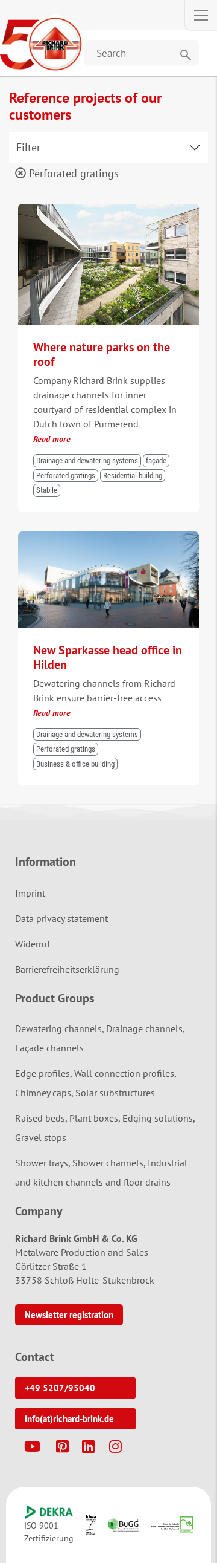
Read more (52, 439)
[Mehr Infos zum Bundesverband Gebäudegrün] (123, 1525)
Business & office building (75, 764)
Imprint (30, 893)
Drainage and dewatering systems (87, 460)
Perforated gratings (72, 173)
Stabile (46, 490)
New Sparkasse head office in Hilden (107, 657)
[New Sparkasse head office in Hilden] (108, 536)
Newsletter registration (69, 1315)
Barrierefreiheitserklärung (67, 969)
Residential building (132, 475)
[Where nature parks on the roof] (108, 209)
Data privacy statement (61, 918)
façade (156, 460)
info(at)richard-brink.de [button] (69, 1419)
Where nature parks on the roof (101, 354)
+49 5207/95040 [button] (60, 1388)
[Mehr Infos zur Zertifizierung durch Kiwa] (91, 1525)
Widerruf (32, 944)
